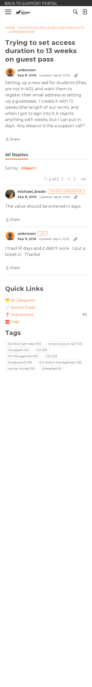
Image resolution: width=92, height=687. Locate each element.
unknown (26, 70)
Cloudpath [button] (18, 350)
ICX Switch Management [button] (60, 362)
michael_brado (31, 192)
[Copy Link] (76, 75)
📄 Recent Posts (20, 307)
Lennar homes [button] (21, 368)
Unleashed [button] (51, 368)
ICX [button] (42, 350)
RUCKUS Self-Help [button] (24, 344)
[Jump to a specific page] (83, 179)
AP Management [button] (23, 356)
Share (12, 139)
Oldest (27, 168)
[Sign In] (84, 11)
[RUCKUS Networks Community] (22, 12)
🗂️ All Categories (20, 300)
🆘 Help (12, 322)
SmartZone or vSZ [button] (65, 344)
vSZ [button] (51, 356)
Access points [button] (20, 362)
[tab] (16, 155)
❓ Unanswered (46, 314)
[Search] (75, 11)
